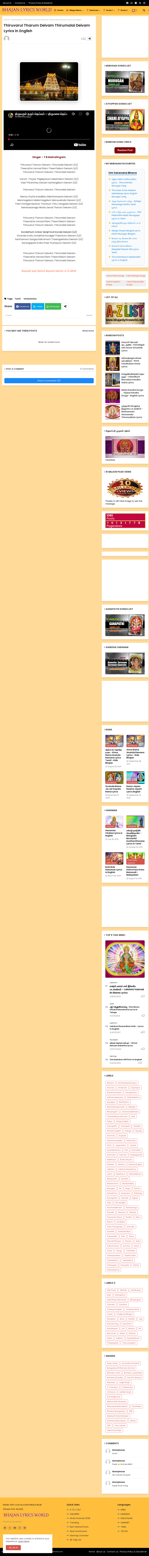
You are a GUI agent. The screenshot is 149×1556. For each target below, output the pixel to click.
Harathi (131, 1319)
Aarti (109, 1295)
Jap (140, 1319)
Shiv (123, 1236)
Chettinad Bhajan (125, 1314)
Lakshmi (110, 1169)
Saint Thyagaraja (115, 1226)
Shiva (131, 1236)
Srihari (133, 1420)
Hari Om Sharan (134, 1377)
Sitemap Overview (79, 1535)
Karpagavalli (136, 1155)
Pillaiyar (132, 1212)
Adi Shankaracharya (127, 1083)
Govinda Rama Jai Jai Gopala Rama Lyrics (113, 789)
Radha (129, 1217)
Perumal (121, 1212)
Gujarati (122, 1135)
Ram (138, 1217)
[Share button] (65, 306)
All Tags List (75, 1539)
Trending (74, 1522)
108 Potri (123, 1290)
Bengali (131, 1107)
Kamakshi (136, 1150)
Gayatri (138, 1131)
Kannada (111, 1155)
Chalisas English (114, 1309)
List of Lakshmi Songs (113, 283)
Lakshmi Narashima (127, 1169)
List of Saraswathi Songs (135, 283)
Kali (126, 1150)
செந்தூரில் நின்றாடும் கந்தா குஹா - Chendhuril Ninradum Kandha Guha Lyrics (132, 378)
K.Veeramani (127, 1387)
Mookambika (128, 1183)
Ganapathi (112, 1126)
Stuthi (109, 1338)
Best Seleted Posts (79, 1526)
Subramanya (113, 1246)
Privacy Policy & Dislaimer (41, 3)
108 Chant (111, 1290)
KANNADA (125, 1514)
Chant (110, 1314)
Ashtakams (120, 1295)
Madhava (120, 1174)
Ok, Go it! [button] (13, 1547)
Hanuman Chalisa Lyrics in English (113, 833)
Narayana (125, 1193)
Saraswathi (112, 1236)
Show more (88, 330)
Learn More (23, 1541)
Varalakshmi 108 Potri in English (126, 1059)
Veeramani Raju (114, 1430)
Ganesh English (114, 1131)
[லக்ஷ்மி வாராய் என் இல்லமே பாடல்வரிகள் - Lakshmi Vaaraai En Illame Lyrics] (125, 959)
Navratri (124, 1198)
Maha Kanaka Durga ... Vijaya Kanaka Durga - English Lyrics (132, 392)
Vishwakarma (113, 1270)
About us (100, 1551)
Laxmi (109, 1174)
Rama (110, 1222)
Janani (133, 1145)
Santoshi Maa (124, 1231)
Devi (133, 1116)
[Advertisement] (38, 50)
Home (60, 10)
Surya (136, 1246)
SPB (130, 1411)
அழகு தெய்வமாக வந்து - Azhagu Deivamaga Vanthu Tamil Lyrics (126, 204)
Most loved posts (78, 1531)
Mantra (131, 1328)
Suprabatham (133, 1338)
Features (93, 10)
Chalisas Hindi (132, 1309)
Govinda (111, 1135)
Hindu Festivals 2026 (80, 1518)
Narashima (112, 1193)
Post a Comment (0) (49, 380)
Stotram (132, 1333)
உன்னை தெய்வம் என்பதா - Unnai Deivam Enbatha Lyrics (123, 1044)
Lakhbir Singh (125, 1392)
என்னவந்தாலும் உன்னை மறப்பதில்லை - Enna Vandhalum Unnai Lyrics (131, 362)
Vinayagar (112, 1265)
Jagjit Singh (124, 1382)
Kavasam (127, 1323)
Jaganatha (120, 1145)
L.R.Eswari (111, 1392)
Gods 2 (123, 10)
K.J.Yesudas (112, 1387)
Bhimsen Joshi (113, 1373)
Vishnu (136, 1265)
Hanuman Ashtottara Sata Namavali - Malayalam (135, 871)
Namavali (111, 1333)
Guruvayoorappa (115, 1140)
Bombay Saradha (115, 1377)
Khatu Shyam (126, 1159)
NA (120, 1188)
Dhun (122, 1319)
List (123, 1328)
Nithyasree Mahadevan (117, 1406)
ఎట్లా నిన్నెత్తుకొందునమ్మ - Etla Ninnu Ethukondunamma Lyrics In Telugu (124, 1010)
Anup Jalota (112, 1363)
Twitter (39, 306)
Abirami (110, 1083)
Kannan (123, 1155)
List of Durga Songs (136, 275)
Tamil (18, 298)
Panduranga (131, 1207)
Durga (109, 1121)
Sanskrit (110, 1231)
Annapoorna (131, 1092)
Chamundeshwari (130, 1111)
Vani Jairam (120, 1425)
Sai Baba (121, 1222)
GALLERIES (74, 1514)
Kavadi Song (113, 1323)
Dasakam (111, 1319)
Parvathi (110, 1212)
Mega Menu (75, 10)
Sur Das (126, 1246)
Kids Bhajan (112, 1328)
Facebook (24, 306)
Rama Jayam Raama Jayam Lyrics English (134, 789)
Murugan (111, 1188)
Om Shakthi (120, 1202)
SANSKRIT (125, 1522)
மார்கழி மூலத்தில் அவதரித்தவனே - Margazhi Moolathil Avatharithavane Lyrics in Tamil (135, 837)
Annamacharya (114, 1092)
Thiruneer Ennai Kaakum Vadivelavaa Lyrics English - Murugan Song (125, 193)
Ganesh (137, 1126)
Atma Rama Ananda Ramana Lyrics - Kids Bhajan (135, 753)
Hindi (109, 1145)
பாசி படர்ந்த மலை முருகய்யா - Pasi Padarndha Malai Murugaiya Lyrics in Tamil (126, 215)
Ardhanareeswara (115, 1097)
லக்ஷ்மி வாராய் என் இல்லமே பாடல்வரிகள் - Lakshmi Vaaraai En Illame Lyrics (127, 989)
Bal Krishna (124, 1102)
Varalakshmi (112, 1260)
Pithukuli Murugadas (116, 1411)
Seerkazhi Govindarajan (117, 1416)
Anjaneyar (135, 1087)
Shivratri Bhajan (114, 1241)
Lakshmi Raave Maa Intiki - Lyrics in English (126, 1027)
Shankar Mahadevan (116, 1420)
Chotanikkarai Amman (117, 1116)
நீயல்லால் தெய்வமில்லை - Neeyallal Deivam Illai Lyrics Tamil (125, 249)
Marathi (124, 1179)
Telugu (119, 1250)
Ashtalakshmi (133, 1097)
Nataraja (138, 1193)
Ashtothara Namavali (116, 1300)
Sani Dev (130, 1226)
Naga (127, 1188)
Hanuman (131, 1140)
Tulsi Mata (130, 1250)
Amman (110, 1087)
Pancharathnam (114, 1207)
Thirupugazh (112, 1343)
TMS (109, 1425)
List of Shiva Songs (115, 275)
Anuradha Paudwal (130, 1363)
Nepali (135, 1198)
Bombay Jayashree (133, 1373)
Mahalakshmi (135, 1174)
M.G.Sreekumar (113, 1397)
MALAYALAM (126, 1518)
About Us (7, 3)
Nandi (137, 1188)
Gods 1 (109, 10)
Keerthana (111, 1159)
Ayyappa (111, 1102)
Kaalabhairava (114, 1150)
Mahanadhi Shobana (116, 1401)
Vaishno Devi (130, 1255)
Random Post (125, 150)
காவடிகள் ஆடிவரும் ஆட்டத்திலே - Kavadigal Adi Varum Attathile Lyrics (132, 346)
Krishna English (135, 1164)
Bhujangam (112, 1111)
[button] (144, 10)
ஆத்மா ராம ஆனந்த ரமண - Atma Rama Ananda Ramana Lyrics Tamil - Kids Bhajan (113, 756)
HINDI (123, 1509)
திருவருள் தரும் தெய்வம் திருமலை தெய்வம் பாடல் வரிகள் (49, 271)
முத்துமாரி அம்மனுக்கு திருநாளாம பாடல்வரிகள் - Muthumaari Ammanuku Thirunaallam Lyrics (132, 411)
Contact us (20, 3)
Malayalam (112, 1179)
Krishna (121, 1164)
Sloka (138, 1241)
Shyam (128, 1241)
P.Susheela (136, 1406)
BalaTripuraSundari (116, 1107)
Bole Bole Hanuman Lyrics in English (113, 870)
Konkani (110, 1164)
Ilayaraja (111, 1382)
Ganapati (125, 1126)
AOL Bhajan (136, 1290)
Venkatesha (17, 19)
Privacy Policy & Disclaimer (133, 1551)
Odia (109, 1202)
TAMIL (123, 1526)
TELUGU (124, 1531)
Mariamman (112, 1183)
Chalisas (123, 1304)
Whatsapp (55, 306)
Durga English (122, 1121)
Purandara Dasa (114, 1217)
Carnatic (111, 1304)
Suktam (119, 1338)
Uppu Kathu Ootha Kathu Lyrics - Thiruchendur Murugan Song (124, 182)
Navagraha (112, 1198)
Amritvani (122, 1087)
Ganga (128, 1131)
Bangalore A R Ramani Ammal (120, 1368)
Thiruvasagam (129, 1343)
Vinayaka (124, 1265)
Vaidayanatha (113, 1255)
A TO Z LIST (75, 1509)
